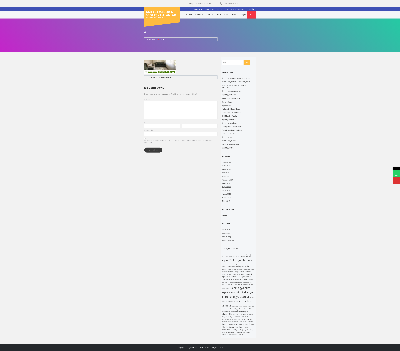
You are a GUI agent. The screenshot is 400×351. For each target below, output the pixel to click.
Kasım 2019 (226, 197)
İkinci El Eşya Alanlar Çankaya (239, 330)
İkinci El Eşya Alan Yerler (231, 91)
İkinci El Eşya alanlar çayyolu (239, 332)
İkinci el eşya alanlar (230, 123)
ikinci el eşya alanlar (235, 297)
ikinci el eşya (244, 292)
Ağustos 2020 (227, 180)
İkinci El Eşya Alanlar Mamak (243, 322)
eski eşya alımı (241, 288)
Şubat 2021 (226, 162)
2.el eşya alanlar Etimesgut (238, 269)
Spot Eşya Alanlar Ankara (232, 130)
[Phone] (396, 180)
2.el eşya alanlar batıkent (241, 264)
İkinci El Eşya (227, 102)
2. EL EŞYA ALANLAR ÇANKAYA (159, 77)
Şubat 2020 (226, 187)
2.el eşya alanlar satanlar (231, 126)
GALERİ (219, 9)
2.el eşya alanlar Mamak (241, 272)
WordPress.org (228, 240)
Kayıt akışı (226, 233)
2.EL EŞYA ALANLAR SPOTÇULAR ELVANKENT (234, 256)
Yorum (147, 99)
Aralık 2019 (226, 194)
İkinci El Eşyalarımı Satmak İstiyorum (236, 82)
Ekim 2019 (226, 201)
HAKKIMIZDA (209, 9)
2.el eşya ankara (235, 282)
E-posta (185, 122)
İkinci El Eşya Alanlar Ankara (239, 306)
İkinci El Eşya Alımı (229, 141)
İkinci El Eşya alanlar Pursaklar (232, 324)
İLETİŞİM (251, 9)
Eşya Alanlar (227, 105)
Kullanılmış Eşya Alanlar (231, 98)
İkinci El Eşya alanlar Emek (243, 314)
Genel (224, 215)
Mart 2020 (226, 183)
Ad (145, 122)
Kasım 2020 (226, 173)
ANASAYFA (198, 9)
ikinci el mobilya (233, 301)
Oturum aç (226, 230)
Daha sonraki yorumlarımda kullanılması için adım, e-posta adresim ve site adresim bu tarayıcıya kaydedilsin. (178, 142)
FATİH (162, 39)
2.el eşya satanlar (244, 282)
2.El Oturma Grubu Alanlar (232, 112)
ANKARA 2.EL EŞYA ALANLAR (235, 9)
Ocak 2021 (226, 166)
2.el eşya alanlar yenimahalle (238, 279)
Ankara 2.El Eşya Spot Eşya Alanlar (161, 13)
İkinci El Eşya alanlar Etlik (236, 319)
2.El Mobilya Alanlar (229, 116)
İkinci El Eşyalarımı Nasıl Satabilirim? (236, 78)
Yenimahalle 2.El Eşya (230, 144)
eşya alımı (228, 292)
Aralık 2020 (226, 169)
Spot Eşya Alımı (228, 148)
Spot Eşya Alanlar (229, 95)
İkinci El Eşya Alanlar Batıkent (240, 309)
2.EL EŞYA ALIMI (228, 134)
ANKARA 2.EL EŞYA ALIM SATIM (236, 284)
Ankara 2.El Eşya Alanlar (231, 109)
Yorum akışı (226, 237)
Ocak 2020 (226, 190)
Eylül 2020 (226, 176)
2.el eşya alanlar (240, 260)
